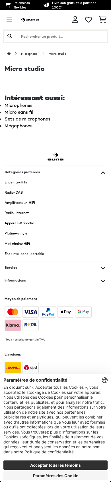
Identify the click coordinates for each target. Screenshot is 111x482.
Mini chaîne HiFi (17, 243)
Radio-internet (17, 213)
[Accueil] (14, 54)
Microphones (18, 105)
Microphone (29, 54)
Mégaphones (18, 126)
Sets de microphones (27, 119)
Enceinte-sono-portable (24, 253)
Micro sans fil (19, 112)
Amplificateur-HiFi (20, 202)
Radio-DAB (14, 192)
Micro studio (58, 54)
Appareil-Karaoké (19, 223)
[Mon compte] (75, 19)
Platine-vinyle (16, 233)
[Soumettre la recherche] (9, 36)
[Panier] (102, 20)
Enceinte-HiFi (16, 182)
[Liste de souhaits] (88, 20)
